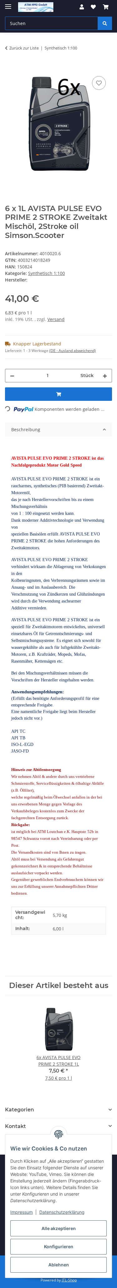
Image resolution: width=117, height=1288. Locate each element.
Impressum (21, 1212)
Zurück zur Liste (24, 48)
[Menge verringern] (12, 375)
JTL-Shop (69, 1280)
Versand (56, 319)
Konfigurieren (58, 1246)
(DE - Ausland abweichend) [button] (72, 350)
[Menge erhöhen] (105, 375)
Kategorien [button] (19, 1110)
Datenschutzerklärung (62, 1212)
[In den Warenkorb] (10, 67)
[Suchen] (105, 23)
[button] (81, 7)
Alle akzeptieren (58, 1228)
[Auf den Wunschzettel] (99, 83)
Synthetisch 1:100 (46, 273)
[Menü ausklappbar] (8, 4)
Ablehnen (58, 1264)
